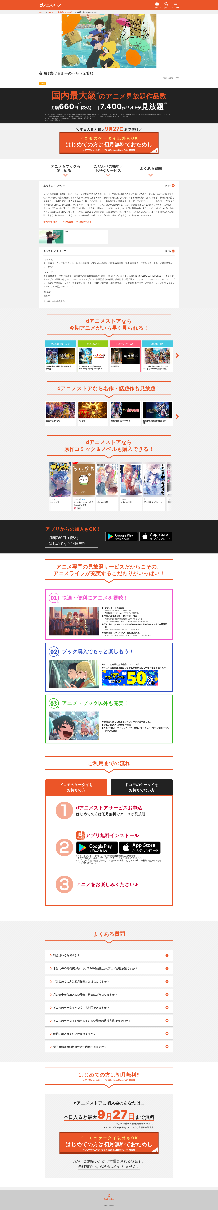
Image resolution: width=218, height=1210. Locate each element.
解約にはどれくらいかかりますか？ (74, 1033)
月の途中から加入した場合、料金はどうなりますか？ (85, 994)
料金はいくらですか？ (66, 955)
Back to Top (109, 1199)
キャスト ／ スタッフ (54, 251)
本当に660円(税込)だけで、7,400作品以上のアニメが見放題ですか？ (95, 968)
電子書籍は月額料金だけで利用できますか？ (80, 1046)
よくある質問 (151, 168)
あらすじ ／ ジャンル (54, 185)
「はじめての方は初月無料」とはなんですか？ (81, 981)
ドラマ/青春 (67, 222)
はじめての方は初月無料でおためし (109, 143)
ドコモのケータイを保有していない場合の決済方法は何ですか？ (92, 1020)
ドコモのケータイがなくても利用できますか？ (81, 1007)
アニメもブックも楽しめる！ (66, 168)
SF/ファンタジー (51, 222)
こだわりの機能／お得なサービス (108, 168)
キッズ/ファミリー (84, 222)
